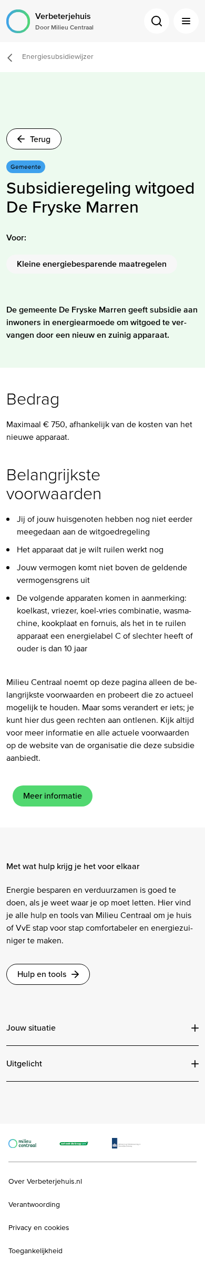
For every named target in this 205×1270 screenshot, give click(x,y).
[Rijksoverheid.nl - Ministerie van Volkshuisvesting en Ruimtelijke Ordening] (131, 1142)
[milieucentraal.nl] (27, 1142)
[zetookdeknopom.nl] (79, 1142)
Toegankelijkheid (35, 1251)
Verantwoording (34, 1205)
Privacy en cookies (38, 1228)
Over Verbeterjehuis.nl (45, 1181)
